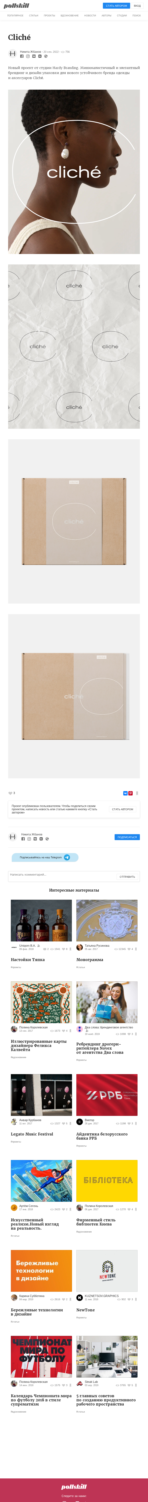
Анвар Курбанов (30, 1120)
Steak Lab (91, 1381)
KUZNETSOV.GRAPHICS (102, 1296)
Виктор (89, 1120)
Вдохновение (70, 15)
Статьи (33, 15)
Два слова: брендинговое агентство (109, 1027)
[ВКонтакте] (125, 793)
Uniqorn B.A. (27, 945)
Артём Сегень (28, 1206)
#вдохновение (18, 1057)
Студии (122, 15)
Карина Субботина (31, 1296)
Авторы (106, 15)
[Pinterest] (130, 793)
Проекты (49, 15)
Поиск (136, 15)
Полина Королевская (33, 1027)
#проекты (16, 967)
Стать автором (116, 5)
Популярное (15, 15)
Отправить (127, 876)
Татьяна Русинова (97, 945)
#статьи (80, 967)
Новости (90, 15)
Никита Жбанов (30, 51)
